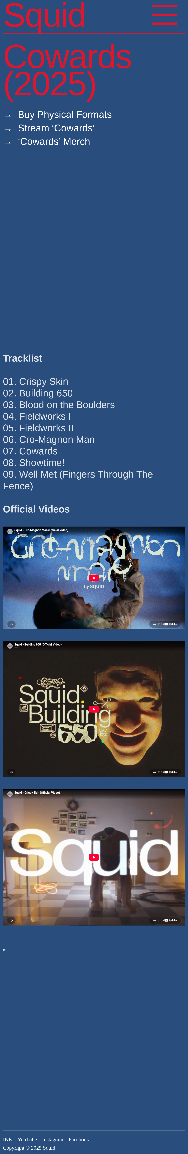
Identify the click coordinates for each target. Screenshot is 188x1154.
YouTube (27, 1139)
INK (7, 1139)
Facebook (79, 1139)
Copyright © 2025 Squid (29, 1148)
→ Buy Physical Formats (57, 114)
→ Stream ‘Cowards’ (49, 127)
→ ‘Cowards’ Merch (46, 141)
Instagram (52, 1139)
